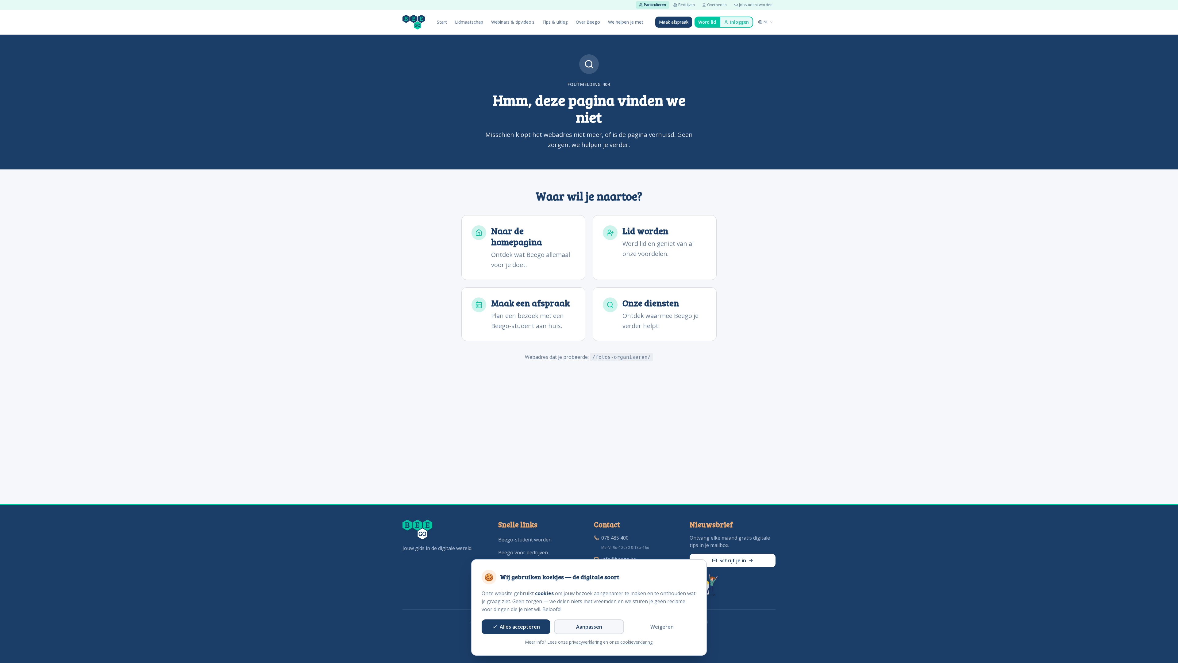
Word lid (707, 22)
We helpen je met (625, 22)
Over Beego (588, 22)
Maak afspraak (673, 22)
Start (442, 22)
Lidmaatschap (469, 22)
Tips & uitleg (555, 22)
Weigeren (662, 626)
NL (766, 22)
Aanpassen (589, 626)
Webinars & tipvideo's (512, 22)
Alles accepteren (520, 626)
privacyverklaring (585, 642)
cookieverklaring (636, 642)
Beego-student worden (525, 539)
